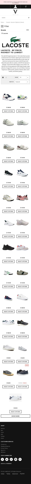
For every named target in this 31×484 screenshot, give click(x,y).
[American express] (8, 473)
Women (3, 428)
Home (2, 22)
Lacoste (5, 33)
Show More (15, 416)
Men (2, 430)
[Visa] (2, 473)
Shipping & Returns (5, 446)
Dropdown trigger (15, 7)
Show (16, 77)
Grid (3, 77)
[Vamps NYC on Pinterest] (20, 459)
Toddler (3, 436)
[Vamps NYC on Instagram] (15, 459)
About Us (3, 450)
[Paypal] (22, 473)
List (6, 77)
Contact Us (3, 444)
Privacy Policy (4, 448)
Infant (2, 438)
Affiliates (3, 452)
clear (27, 30)
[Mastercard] (15, 473)
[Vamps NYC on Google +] (11, 459)
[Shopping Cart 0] (26, 7)
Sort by (11, 81)
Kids (2, 434)
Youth (2, 432)
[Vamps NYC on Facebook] (2, 459)
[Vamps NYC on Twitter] (6, 459)
